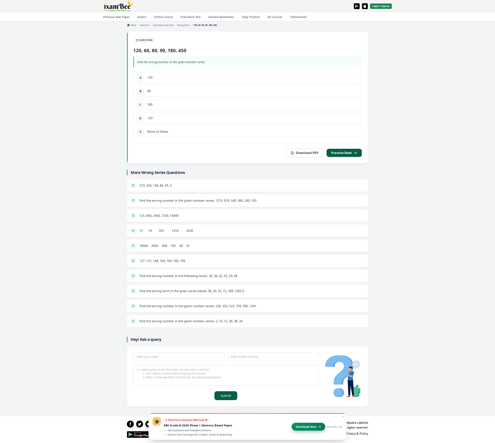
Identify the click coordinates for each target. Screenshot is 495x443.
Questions (144, 25)
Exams (141, 17)
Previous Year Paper (116, 17)
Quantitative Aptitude (163, 25)
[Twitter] (139, 424)
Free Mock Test (191, 17)
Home (133, 25)
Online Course (163, 17)
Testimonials (298, 17)
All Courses (274, 17)
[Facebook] (130, 424)
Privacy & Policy (356, 433)
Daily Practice (251, 17)
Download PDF (307, 153)
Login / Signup (380, 6)
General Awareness (221, 17)
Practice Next (341, 153)
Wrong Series (184, 25)
